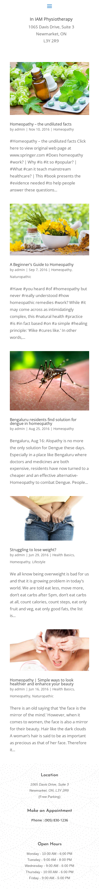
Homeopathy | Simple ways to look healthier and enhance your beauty (42, 682)
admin (20, 129)
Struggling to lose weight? (33, 549)
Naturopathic (20, 276)
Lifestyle (38, 562)
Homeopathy (63, 129)
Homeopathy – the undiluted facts (41, 124)
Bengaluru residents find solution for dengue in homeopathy (43, 421)
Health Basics (63, 555)
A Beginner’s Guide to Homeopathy (42, 264)
